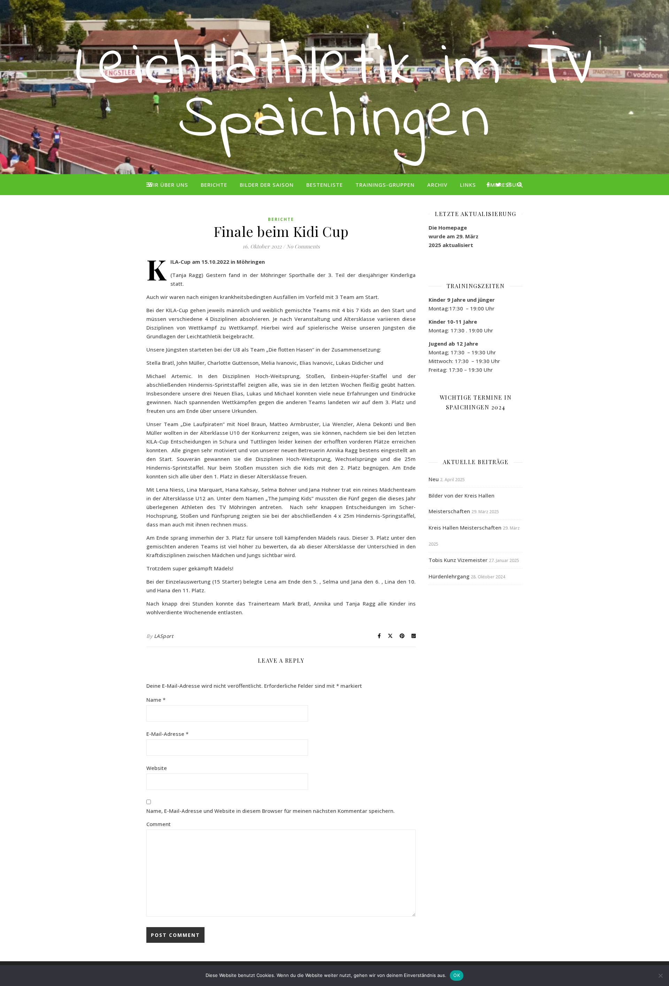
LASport (164, 636)
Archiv (437, 184)
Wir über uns (168, 184)
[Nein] (660, 975)
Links (468, 184)
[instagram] (509, 184)
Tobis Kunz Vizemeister (458, 559)
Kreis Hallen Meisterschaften (465, 527)
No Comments (303, 246)
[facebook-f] (488, 184)
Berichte (214, 184)
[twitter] (499, 184)
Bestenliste (324, 184)
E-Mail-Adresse (167, 733)
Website (156, 767)
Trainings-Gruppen (385, 184)
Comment (158, 824)
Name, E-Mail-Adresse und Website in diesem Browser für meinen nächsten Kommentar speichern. (270, 810)
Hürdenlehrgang (449, 576)
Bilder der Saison (267, 184)
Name (156, 699)
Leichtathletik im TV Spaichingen (334, 94)
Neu (434, 479)
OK (456, 975)
